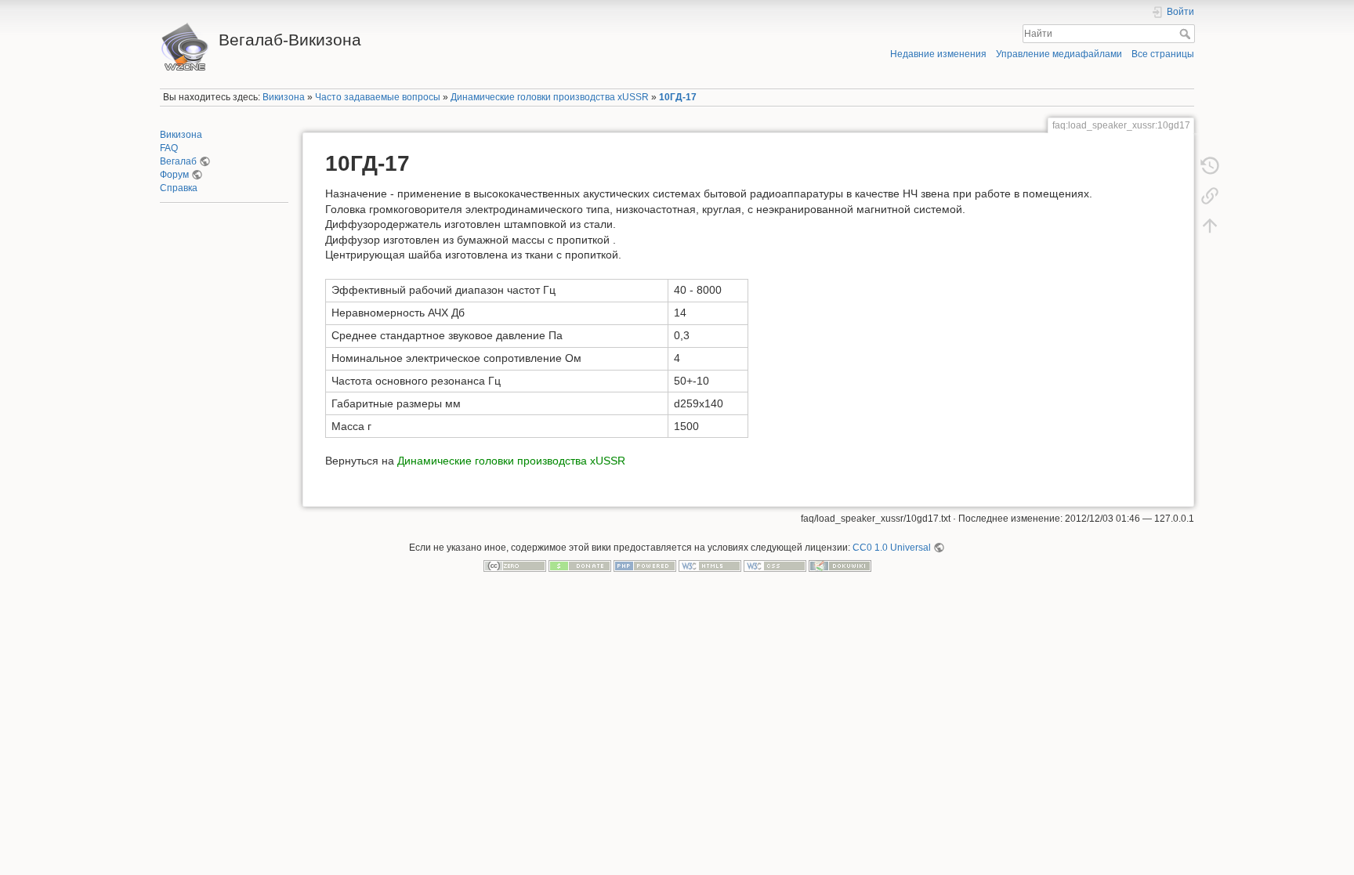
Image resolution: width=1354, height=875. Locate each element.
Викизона (283, 97)
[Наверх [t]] (1210, 225)
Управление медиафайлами (1059, 54)
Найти (1186, 33)
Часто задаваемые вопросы (377, 97)
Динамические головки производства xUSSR (550, 97)
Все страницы (1162, 54)
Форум (174, 174)
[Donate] (579, 565)
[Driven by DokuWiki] (840, 565)
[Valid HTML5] (710, 565)
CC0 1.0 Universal (892, 547)
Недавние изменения (938, 54)
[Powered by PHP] (645, 565)
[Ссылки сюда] (1210, 196)
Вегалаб (178, 161)
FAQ (169, 148)
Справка (178, 188)
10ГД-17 (678, 97)
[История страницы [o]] (1210, 166)
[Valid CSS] (775, 565)
